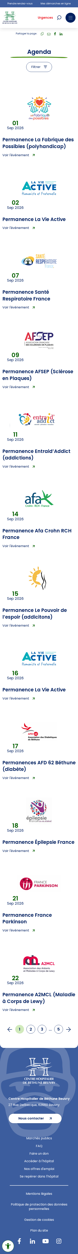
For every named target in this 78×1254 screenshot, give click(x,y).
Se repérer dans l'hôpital (39, 1176)
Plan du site (39, 1230)
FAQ (39, 1146)
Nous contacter (31, 1118)
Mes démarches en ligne (56, 3)
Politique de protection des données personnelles (39, 1206)
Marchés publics (39, 1138)
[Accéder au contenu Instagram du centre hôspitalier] (59, 1241)
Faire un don (39, 1153)
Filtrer (36, 67)
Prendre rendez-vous (20, 3)
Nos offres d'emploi (39, 1169)
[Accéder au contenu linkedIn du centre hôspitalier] (32, 1241)
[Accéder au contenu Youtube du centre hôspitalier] (46, 1241)
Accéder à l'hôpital (39, 1161)
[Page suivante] (68, 1029)
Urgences (45, 18)
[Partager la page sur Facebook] (55, 33)
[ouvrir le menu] (70, 18)
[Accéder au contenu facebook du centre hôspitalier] (19, 1241)
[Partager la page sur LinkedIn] (61, 33)
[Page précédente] (10, 1029)
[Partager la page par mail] (48, 33)
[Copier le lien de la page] (42, 33)
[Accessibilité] (8, 1246)
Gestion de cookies (39, 1219)
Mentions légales (39, 1193)
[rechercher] (59, 18)
